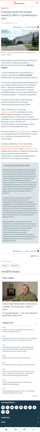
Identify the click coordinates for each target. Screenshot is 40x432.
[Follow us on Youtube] (12, 407)
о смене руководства (23, 132)
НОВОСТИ (7, 323)
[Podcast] (3, 412)
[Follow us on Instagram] (16, 407)
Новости (5, 8)
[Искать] (34, 429)
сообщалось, (29, 149)
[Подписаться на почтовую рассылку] (7, 412)
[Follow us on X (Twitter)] (7, 407)
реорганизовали (7, 112)
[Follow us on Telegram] (25, 407)
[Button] (17, 27)
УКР (24, 429)
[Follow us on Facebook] (3, 407)
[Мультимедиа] (6, 429)
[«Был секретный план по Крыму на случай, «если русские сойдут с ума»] (20, 291)
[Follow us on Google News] (21, 407)
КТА (15, 429)
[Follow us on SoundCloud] (30, 407)
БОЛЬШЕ (35, 396)
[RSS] (34, 407)
